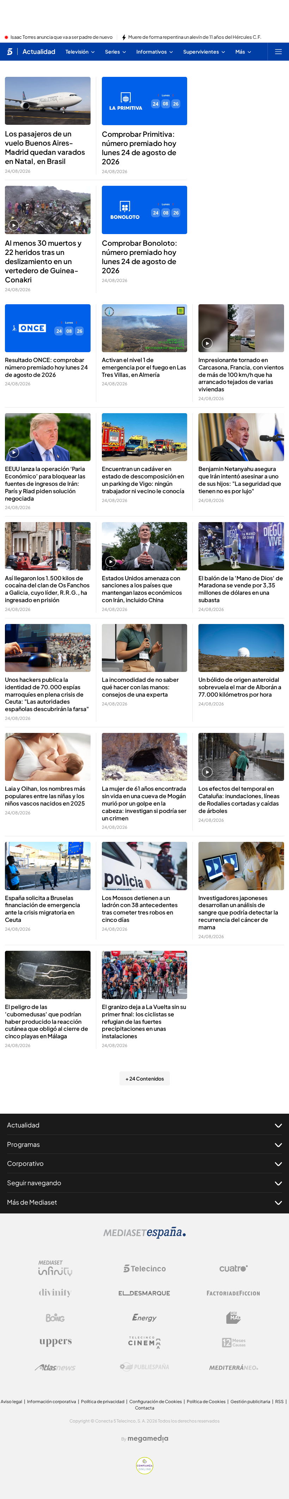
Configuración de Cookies (155, 1401)
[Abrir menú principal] (278, 51)
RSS (279, 1401)
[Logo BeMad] (233, 1318)
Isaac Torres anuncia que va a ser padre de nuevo (62, 37)
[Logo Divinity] (55, 1293)
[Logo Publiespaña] (144, 1367)
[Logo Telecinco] (144, 1268)
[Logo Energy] (144, 1318)
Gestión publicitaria (250, 1401)
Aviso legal (11, 1401)
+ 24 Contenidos (144, 1078)
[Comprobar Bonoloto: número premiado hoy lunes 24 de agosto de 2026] (144, 210)
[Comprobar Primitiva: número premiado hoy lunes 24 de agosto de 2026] (144, 101)
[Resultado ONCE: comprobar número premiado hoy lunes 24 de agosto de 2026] (48, 328)
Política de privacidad (102, 1401)
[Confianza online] (144, 1472)
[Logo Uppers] (55, 1342)
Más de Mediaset (32, 1202)
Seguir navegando (34, 1183)
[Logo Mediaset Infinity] (55, 1268)
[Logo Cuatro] (234, 1268)
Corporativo (25, 1163)
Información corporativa (51, 1401)
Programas (23, 1144)
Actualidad (39, 51)
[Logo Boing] (55, 1318)
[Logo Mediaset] (144, 1237)
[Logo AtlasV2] (55, 1367)
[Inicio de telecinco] (9, 51)
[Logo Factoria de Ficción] (233, 1293)
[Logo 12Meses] (234, 1342)
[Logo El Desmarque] (144, 1293)
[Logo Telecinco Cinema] (144, 1342)
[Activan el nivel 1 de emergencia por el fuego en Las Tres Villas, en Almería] (144, 328)
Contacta (144, 1408)
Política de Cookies (206, 1401)
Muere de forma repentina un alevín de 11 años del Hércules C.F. (195, 37)
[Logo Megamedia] (148, 1438)
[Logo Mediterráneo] (233, 1367)
